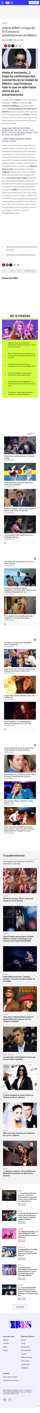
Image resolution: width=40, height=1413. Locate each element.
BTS (4, 271)
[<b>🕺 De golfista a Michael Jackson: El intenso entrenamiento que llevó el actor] (9, 1195)
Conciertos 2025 (29, 271)
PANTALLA (21, 1247)
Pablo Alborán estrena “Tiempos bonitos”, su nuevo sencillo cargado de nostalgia (19, 979)
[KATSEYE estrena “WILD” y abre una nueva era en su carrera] (20, 880)
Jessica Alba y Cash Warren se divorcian (20, 255)
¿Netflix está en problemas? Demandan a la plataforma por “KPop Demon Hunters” (22, 345)
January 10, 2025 (9, 141)
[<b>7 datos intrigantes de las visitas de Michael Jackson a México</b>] (20, 1077)
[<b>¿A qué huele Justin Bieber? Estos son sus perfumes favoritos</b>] (20, 1039)
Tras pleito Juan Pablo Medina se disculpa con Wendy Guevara (20, 393)
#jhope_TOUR (32, 132)
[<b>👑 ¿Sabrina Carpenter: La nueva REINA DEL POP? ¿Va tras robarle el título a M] (9, 1233)
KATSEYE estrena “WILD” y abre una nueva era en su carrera (18, 899)
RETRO (5, 1093)
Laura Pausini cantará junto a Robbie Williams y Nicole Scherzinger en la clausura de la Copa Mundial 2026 (18, 938)
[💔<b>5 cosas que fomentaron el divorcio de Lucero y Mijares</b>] (20, 1115)
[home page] (9, 2)
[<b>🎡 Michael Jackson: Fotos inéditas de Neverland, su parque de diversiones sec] (20, 1153)
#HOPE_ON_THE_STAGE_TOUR (20, 130)
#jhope (23, 132)
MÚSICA (4, 23)
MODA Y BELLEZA (8, 1054)
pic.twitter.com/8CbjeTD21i (13, 135)
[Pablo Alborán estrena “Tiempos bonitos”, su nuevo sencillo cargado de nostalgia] (20, 959)
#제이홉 (16, 132)
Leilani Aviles (21, 1205)
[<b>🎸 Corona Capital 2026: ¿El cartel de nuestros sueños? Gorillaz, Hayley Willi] (9, 1289)
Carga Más (20, 1307)
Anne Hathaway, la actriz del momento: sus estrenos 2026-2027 (21, 365)
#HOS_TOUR (7, 132)
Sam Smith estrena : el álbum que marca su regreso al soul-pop (22, 383)
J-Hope (11, 271)
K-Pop (19, 271)
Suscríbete (33, 2)
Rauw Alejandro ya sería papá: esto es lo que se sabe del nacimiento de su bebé (21, 355)
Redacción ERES (18, 40)
